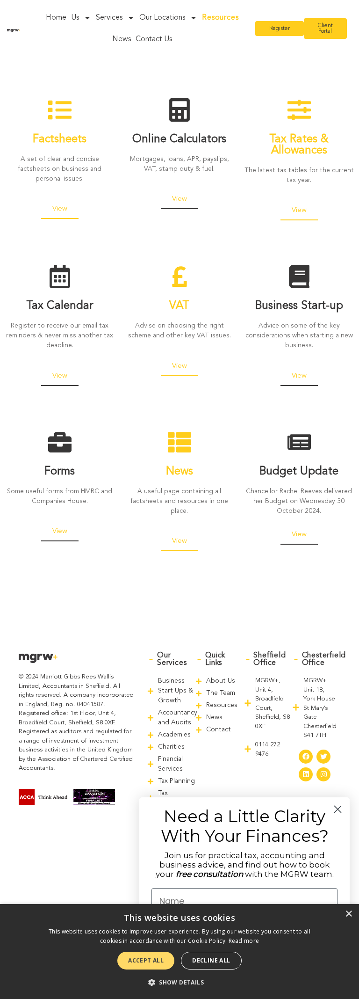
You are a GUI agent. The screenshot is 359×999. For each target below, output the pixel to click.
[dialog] (179, 951)
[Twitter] (323, 757)
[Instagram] (323, 774)
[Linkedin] (306, 774)
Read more (244, 941)
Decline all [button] (211, 960)
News (121, 39)
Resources (220, 18)
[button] (179, 982)
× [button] (348, 914)
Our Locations (162, 18)
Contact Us (154, 39)
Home (56, 18)
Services (109, 18)
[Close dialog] (338, 809)
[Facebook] (306, 757)
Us (75, 18)
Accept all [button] (146, 960)
